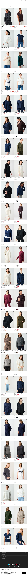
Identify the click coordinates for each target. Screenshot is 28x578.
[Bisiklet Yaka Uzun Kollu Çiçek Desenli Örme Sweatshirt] (7, 492)
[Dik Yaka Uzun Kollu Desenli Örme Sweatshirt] (20, 492)
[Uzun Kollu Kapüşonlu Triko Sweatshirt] (7, 449)
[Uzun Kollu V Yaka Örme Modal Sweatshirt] (20, 189)
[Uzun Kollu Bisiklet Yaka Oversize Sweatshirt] (20, 449)
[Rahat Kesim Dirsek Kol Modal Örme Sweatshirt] (7, 103)
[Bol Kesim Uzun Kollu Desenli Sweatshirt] (20, 59)
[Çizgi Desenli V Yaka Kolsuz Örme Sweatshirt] (20, 471)
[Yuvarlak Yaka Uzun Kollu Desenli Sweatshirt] (7, 38)
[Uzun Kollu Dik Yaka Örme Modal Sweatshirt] (7, 125)
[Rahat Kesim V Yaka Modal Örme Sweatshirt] (7, 146)
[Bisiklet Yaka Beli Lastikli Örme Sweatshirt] (20, 515)
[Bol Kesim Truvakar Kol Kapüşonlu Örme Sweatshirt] (20, 427)
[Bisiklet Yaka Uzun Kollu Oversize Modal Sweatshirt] (7, 515)
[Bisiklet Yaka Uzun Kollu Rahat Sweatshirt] (7, 427)
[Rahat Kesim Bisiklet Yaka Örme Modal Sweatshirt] (7, 168)
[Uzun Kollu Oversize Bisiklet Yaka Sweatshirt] (7, 471)
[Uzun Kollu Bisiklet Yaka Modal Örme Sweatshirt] (7, 254)
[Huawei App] (18, 564)
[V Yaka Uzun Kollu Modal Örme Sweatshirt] (20, 103)
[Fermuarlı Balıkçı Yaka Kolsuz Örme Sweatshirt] (20, 38)
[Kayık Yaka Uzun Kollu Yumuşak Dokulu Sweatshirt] (7, 362)
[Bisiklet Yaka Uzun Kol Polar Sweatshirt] (7, 16)
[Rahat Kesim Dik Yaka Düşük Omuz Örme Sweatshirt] (7, 59)
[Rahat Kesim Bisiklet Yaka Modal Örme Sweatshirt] (20, 233)
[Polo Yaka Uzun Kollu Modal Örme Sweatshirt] (20, 125)
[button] (1, 28)
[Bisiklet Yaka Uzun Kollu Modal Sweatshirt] (20, 362)
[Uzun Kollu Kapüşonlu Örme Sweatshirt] (7, 276)
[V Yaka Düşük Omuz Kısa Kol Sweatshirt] (20, 16)
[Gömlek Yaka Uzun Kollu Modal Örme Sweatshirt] (7, 211)
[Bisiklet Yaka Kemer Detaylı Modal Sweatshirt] (7, 406)
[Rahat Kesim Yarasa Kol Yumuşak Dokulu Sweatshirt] (20, 319)
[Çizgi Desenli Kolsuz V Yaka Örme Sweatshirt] (7, 81)
